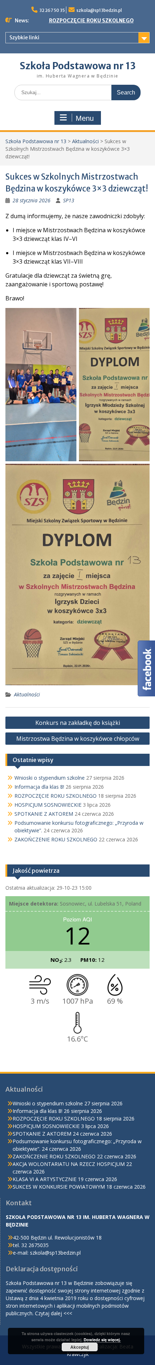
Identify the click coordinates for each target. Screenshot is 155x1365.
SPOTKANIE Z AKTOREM (43, 813)
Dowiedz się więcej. (102, 1339)
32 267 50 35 (52, 10)
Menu (85, 118)
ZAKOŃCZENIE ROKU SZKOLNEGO (55, 839)
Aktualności (85, 141)
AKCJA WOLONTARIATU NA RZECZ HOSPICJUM (69, 1164)
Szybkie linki (24, 37)
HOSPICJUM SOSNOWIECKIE (47, 804)
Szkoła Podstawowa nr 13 (78, 66)
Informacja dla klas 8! (39, 786)
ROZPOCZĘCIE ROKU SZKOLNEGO (91, 20)
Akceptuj (79, 1347)
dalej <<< (61, 1313)
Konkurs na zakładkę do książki (77, 723)
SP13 (68, 200)
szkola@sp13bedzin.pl (99, 10)
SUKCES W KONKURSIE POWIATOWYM (59, 1186)
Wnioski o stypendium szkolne (49, 777)
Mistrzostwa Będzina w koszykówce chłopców (77, 739)
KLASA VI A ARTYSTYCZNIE (44, 1179)
